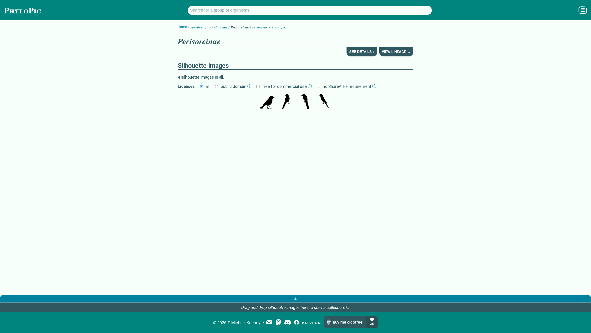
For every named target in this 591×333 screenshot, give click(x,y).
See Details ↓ (361, 52)
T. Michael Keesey (243, 322)
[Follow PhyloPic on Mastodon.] (278, 322)
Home (182, 27)
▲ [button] (295, 298)
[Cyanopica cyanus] (324, 102)
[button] (348, 307)
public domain (236, 86)
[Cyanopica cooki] (286, 102)
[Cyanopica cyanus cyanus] (305, 102)
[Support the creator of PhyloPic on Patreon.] (311, 322)
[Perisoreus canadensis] (267, 102)
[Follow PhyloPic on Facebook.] (296, 323)
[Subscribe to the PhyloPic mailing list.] (269, 322)
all (208, 86)
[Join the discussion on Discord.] (287, 323)
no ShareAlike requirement (349, 86)
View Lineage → (396, 52)
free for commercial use (287, 86)
